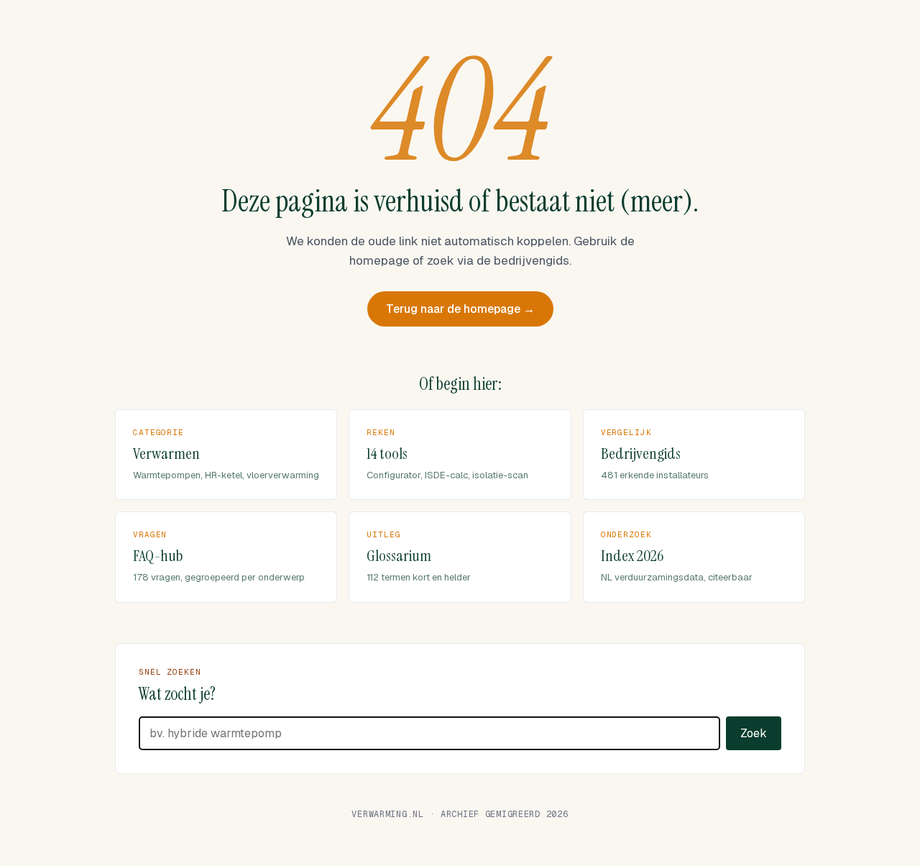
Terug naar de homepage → (460, 308)
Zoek (753, 733)
